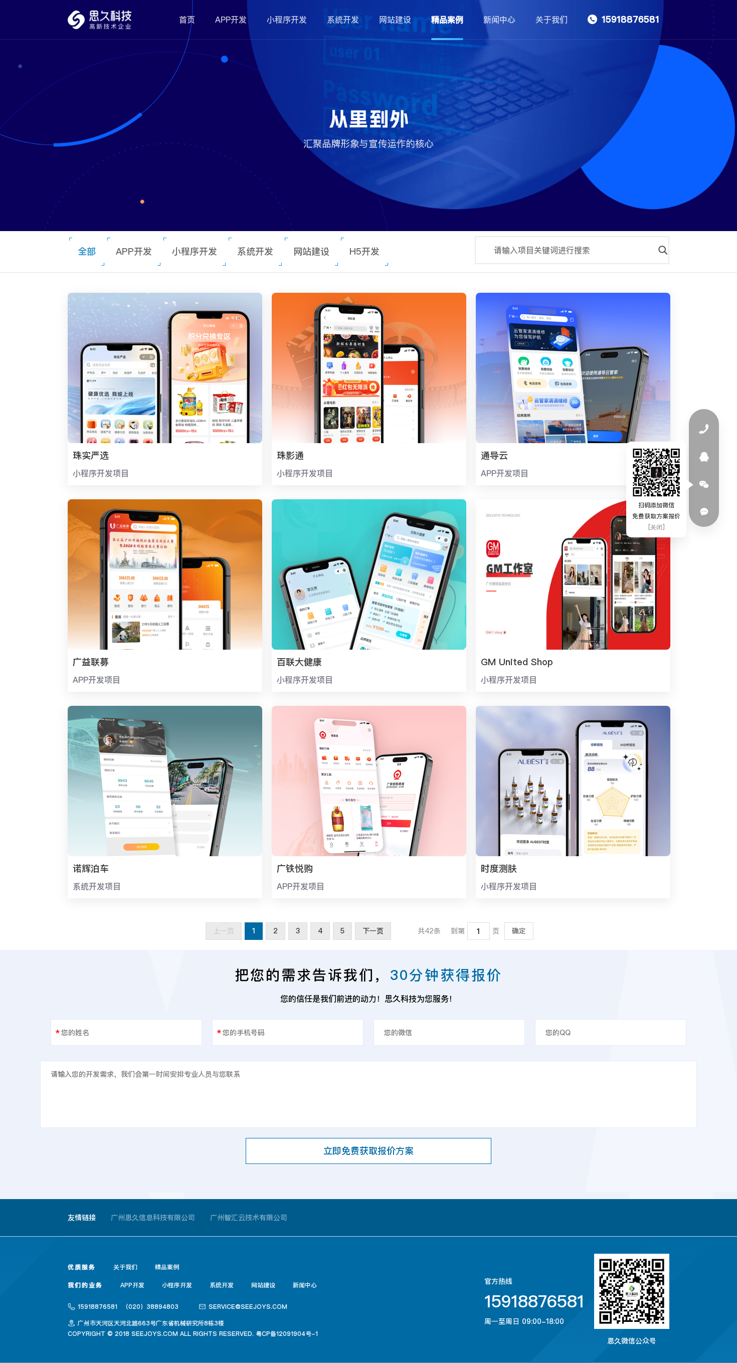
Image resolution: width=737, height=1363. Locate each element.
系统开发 (343, 19)
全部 (87, 251)
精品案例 (447, 19)
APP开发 (231, 19)
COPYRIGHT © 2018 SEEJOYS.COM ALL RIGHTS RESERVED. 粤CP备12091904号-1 (193, 1333)
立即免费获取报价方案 (368, 1150)
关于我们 (551, 19)
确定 (519, 931)
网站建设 (395, 19)
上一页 (223, 931)
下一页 (373, 931)
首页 (187, 19)
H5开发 (364, 251)
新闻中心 (499, 19)
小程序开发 (287, 19)
